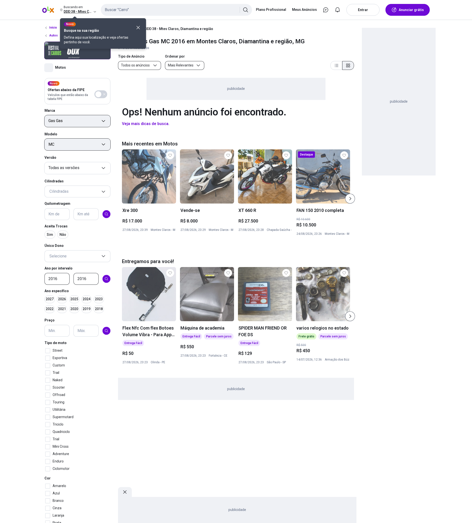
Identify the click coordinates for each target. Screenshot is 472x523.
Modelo (50, 134)
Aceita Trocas (56, 226)
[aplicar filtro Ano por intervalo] (106, 279)
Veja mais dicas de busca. (145, 123)
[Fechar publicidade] (125, 492)
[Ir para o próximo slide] (350, 199)
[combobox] (176, 10)
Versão (50, 157)
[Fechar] (138, 27)
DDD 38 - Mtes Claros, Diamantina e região (179, 29)
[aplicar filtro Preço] (106, 331)
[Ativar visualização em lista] (336, 65)
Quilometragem (57, 204)
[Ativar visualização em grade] (348, 65)
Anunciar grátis (411, 10)
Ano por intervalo (58, 268)
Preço (49, 320)
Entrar (363, 10)
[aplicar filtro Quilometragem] (106, 214)
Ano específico (56, 291)
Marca (49, 110)
